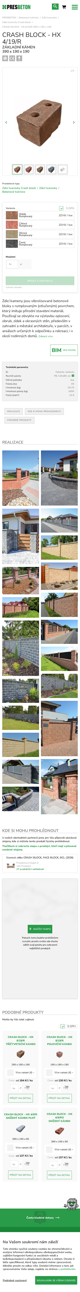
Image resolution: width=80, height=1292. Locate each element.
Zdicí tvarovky (49, 17)
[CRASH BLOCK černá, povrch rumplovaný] (20, 536)
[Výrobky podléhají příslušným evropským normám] (12, 58)
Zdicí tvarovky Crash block (16, 22)
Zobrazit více (46, 336)
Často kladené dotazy (40, 1217)
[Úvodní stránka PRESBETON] (16, 7)
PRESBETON (9, 17)
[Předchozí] (6, 122)
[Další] (73, 122)
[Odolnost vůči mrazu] (5, 58)
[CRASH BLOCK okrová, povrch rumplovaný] (20, 745)
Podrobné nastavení (15, 1280)
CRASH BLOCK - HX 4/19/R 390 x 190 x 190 (27, 26)
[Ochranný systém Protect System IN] (19, 58)
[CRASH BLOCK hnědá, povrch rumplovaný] (20, 581)
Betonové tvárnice (29, 17)
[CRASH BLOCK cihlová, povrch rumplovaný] (20, 478)
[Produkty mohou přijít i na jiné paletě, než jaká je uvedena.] (73, 376)
